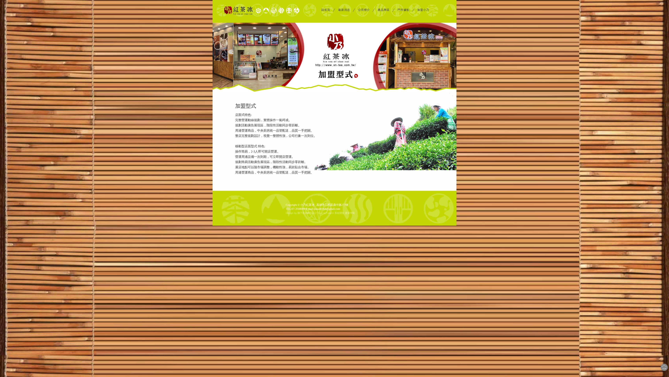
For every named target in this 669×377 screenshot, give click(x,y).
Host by (322, 213)
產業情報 (350, 213)
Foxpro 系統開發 (335, 213)
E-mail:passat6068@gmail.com (323, 208)
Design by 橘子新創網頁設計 (302, 213)
